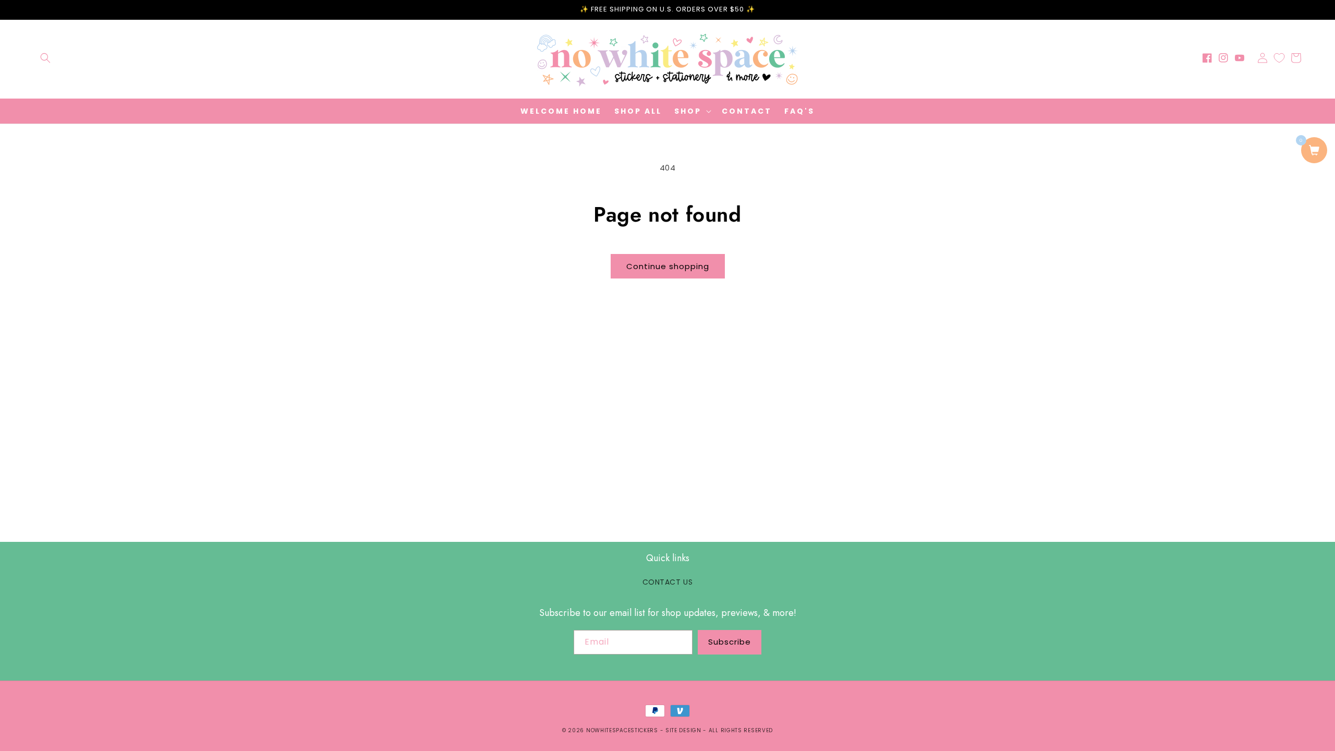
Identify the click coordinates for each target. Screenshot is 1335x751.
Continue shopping (667, 266)
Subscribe (729, 641)
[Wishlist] (1279, 57)
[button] (45, 57)
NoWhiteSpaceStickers (622, 730)
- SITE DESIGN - (684, 730)
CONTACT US (667, 582)
